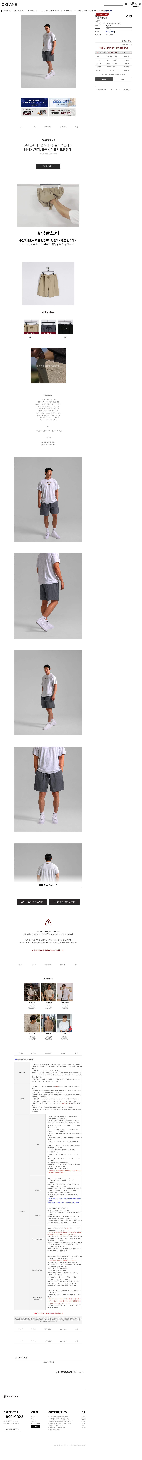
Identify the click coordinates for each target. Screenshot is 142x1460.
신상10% (14, 11)
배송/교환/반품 (47, 127)
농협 (83, 1419)
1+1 (10, 11)
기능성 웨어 (73, 11)
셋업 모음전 (66, 11)
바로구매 (104, 79)
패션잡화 (79, 11)
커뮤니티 (90, 11)
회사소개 (33, 1417)
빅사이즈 (27, 11)
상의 (44, 11)
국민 (83, 1421)
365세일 (85, 11)
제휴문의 (36, 1426)
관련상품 (33, 127)
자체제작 (6, 11)
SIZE (111, 90)
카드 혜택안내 (109, 34)
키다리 (33, 11)
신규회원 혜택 (108, 11)
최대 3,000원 (109, 32)
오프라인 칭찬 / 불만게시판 (12, 1429)
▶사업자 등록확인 (69, 1421)
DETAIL (118, 90)
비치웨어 (57, 11)
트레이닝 (51, 11)
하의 (47, 11)
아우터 (39, 11)
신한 (83, 1417)
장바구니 (123, 79)
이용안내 (33, 1419)
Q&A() (76, 127)
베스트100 (21, 11)
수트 (61, 11)
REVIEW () (127, 90)
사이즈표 (21, 127)
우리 (83, 1425)
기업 (83, 1423)
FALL (102, 11)
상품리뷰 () (63, 127)
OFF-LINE (97, 11)
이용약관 (33, 1421)
